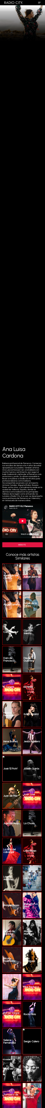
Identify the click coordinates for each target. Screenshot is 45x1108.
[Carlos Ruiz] (12, 644)
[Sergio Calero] (32, 1054)
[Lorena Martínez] (12, 890)
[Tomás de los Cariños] (32, 1081)
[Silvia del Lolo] (12, 1081)
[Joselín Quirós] (32, 781)
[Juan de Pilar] (12, 808)
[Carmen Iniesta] (32, 644)
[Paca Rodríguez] (32, 972)
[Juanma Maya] (12, 836)
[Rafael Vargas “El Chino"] (12, 1026)
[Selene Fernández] (12, 1054)
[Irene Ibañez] (12, 754)
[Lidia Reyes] (32, 863)
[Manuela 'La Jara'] (32, 917)
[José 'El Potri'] (12, 781)
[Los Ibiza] (32, 890)
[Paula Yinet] (12, 999)
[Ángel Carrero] (12, 617)
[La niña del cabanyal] (12, 863)
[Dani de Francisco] (12, 672)
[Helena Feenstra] (12, 726)
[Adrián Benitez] (32, 589)
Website (22, 545)
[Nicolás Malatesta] (12, 972)
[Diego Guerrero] (32, 672)
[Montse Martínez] (32, 945)
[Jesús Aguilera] (32, 754)
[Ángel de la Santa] (32, 617)
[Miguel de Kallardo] (12, 945)
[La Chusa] (32, 836)
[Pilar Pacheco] (32, 999)
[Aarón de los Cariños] (12, 589)
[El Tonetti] (12, 699)
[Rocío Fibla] (32, 1026)
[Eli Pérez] (32, 699)
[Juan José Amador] (32, 808)
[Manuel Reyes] (12, 917)
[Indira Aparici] (32, 726)
